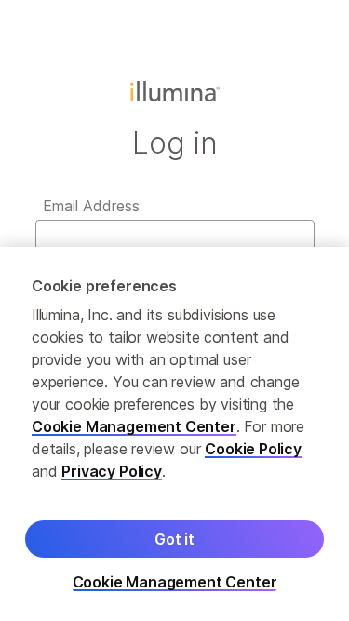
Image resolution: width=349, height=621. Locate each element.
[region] (174, 434)
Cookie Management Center (134, 426)
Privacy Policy (111, 471)
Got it (174, 539)
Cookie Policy (253, 448)
